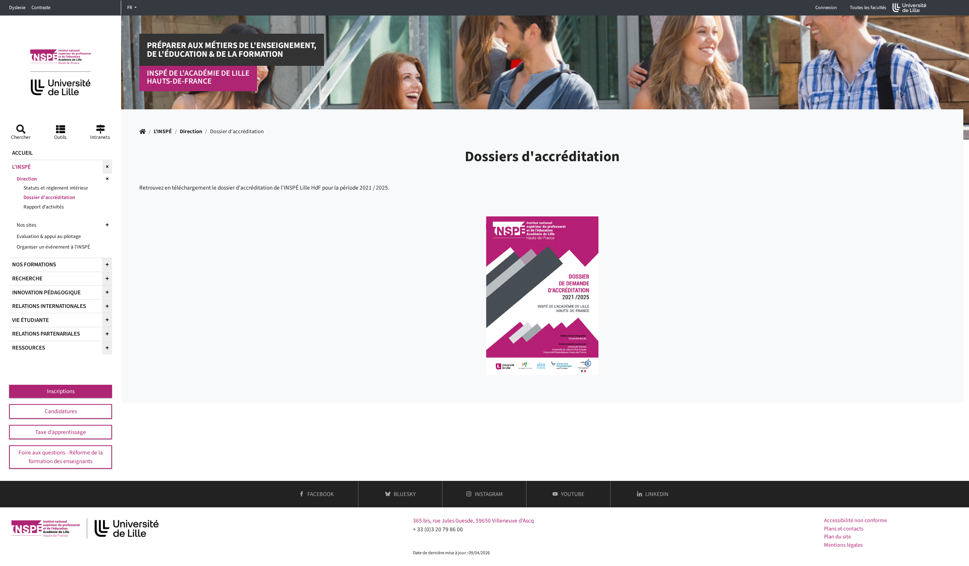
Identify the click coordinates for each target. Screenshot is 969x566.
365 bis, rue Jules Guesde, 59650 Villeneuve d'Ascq (473, 520)
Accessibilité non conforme (855, 520)
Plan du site (837, 537)
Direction (191, 131)
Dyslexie (17, 7)
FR (130, 7)
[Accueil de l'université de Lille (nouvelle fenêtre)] (910, 7)
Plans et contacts (843, 529)
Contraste (40, 7)
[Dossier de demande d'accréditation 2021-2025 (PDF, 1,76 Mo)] (542, 295)
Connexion (826, 7)
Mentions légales (843, 545)
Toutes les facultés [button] (868, 7)
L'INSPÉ (163, 131)
